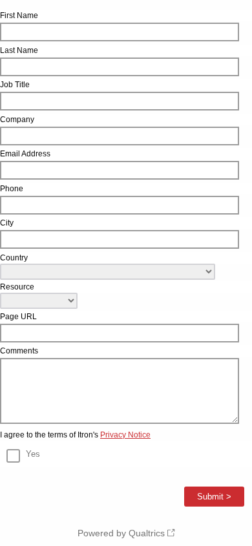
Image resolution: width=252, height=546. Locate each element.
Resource (17, 286)
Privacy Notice (125, 434)
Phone (11, 188)
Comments (19, 350)
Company (17, 119)
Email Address (25, 153)
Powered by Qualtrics (121, 533)
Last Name (19, 50)
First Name (19, 15)
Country (14, 257)
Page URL (18, 316)
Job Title (15, 84)
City (7, 222)
